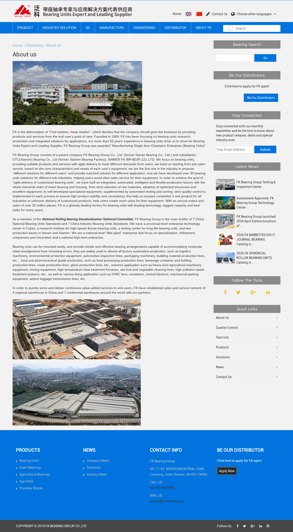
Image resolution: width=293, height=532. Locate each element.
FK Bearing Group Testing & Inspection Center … (256, 184)
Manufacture (112, 28)
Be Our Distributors (261, 98)
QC (88, 28)
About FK (204, 28)
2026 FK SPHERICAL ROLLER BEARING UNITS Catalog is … (254, 257)
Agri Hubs (26, 481)
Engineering (144, 28)
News (220, 367)
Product (25, 28)
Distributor (175, 28)
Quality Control (227, 327)
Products (222, 347)
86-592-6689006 (162, 488)
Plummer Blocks (31, 488)
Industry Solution (59, 28)
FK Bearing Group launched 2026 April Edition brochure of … (256, 221)
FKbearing (34, 45)
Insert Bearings (30, 467)
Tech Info (222, 337)
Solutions (223, 357)
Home (177, 14)
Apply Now (227, 471)
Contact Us (219, 14)
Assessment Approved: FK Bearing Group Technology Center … (255, 202)
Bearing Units (29, 460)
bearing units (184, 159)
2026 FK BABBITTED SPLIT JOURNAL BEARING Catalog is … (255, 239)
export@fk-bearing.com (167, 501)
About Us (222, 318)
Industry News (97, 474)
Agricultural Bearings (34, 474)
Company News (98, 460)
